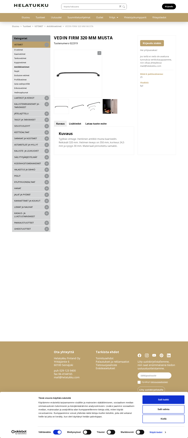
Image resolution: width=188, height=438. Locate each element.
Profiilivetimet (20, 79)
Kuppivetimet (20, 62)
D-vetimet (18, 49)
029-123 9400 (67, 370)
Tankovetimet (20, 58)
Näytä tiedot (156, 432)
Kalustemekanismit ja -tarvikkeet (27, 106)
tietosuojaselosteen (159, 382)
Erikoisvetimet (20, 88)
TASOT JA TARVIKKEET (25, 119)
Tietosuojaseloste (106, 365)
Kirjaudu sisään (152, 43)
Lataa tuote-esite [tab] (96, 123)
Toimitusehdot (104, 358)
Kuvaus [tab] (60, 123)
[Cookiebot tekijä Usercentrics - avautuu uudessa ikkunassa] (19, 432)
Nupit (16, 71)
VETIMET (39, 26)
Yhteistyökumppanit (135, 17)
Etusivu (26, 17)
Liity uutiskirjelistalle (151, 389)
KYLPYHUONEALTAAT (24, 182)
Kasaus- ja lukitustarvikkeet (24, 215)
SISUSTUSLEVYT (22, 126)
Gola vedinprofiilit (22, 84)
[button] (99, 53)
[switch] (87, 432)
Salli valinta (163, 409)
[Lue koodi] (120, 6)
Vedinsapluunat (21, 92)
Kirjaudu (169, 6)
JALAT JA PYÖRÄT (22, 194)
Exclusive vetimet (21, 75)
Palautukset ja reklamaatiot (112, 361)
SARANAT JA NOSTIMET (25, 138)
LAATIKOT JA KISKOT (24, 97)
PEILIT (17, 175)
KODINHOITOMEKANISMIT (27, 163)
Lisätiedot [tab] (75, 123)
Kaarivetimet (19, 54)
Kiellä (163, 419)
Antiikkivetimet (54, 26)
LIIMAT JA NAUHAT (23, 207)
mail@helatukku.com (66, 377)
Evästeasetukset (105, 368)
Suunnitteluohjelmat (79, 17)
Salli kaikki (163, 399)
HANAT (17, 188)
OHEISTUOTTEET (22, 228)
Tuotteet (40, 17)
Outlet (99, 17)
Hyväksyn (154, 382)
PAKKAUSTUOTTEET (24, 222)
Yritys (112, 17)
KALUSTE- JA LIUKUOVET (26, 150)
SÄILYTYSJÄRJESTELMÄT (25, 157)
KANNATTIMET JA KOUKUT (27, 200)
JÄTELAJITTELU (21, 113)
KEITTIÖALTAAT (21, 132)
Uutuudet (56, 17)
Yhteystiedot (159, 17)
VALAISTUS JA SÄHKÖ (24, 169)
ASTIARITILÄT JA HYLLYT (26, 144)
